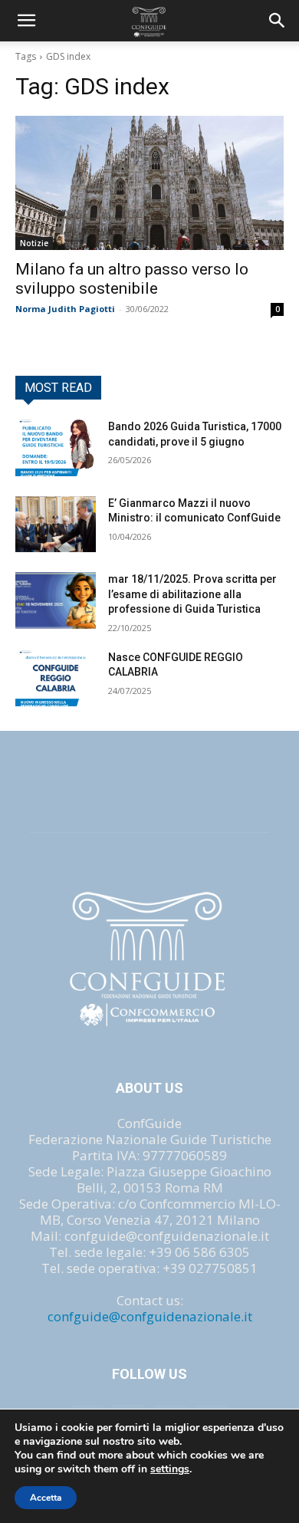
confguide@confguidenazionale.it (150, 1316)
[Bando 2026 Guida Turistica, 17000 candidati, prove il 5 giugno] (55, 447)
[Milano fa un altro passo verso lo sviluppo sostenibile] (149, 183)
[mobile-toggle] (26, 20)
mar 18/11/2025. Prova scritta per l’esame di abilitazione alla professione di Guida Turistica (192, 594)
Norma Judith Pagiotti (65, 308)
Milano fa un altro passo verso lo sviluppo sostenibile (131, 279)
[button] (277, 20)
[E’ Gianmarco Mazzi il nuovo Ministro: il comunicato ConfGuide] (55, 524)
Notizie (34, 243)
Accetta (45, 1498)
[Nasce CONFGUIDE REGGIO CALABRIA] (55, 678)
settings (169, 1469)
